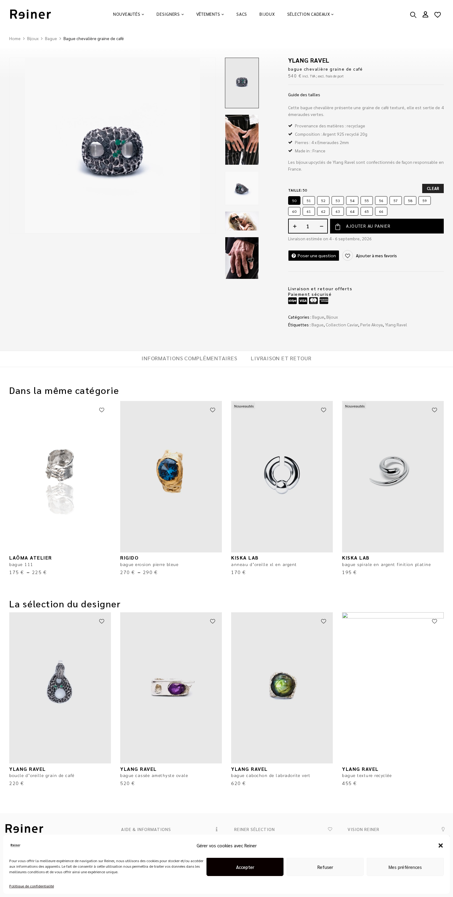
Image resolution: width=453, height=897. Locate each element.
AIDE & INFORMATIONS (146, 829)
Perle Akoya (371, 324)
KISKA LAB (245, 557)
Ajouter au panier (368, 226)
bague (318, 324)
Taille (297, 190)
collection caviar (342, 324)
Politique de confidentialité (31, 885)
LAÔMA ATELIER (30, 557)
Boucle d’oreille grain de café (41, 775)
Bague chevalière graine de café (325, 69)
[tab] (189, 359)
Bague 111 (21, 564)
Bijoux (33, 38)
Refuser (325, 867)
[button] (441, 845)
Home (15, 38)
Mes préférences (405, 867)
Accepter (245, 867)
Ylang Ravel (396, 324)
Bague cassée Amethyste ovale (154, 775)
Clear (433, 188)
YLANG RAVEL (308, 60)
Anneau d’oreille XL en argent (264, 564)
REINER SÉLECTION (254, 829)
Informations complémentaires (189, 358)
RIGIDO (129, 557)
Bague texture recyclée (367, 775)
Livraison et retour (281, 358)
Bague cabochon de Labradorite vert (270, 775)
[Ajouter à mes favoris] (102, 410)
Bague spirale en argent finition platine (386, 564)
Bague (51, 38)
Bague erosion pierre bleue (149, 564)
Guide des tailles (304, 94)
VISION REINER (363, 829)
